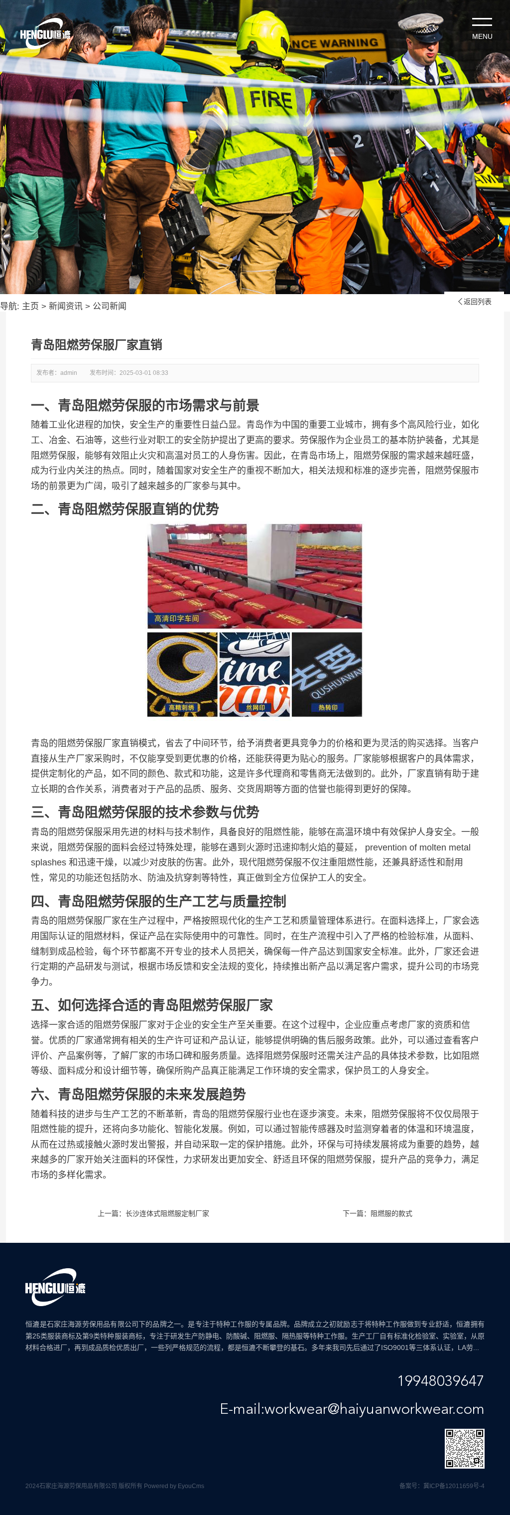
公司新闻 (110, 306)
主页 (30, 306)
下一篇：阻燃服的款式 (377, 1213)
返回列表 (474, 302)
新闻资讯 (66, 306)
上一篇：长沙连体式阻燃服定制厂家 (153, 1213)
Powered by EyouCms (173, 1486)
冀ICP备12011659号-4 (454, 1486)
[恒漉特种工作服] (45, 33)
